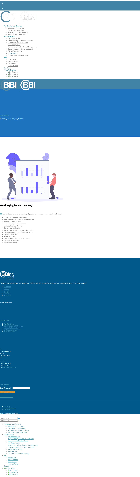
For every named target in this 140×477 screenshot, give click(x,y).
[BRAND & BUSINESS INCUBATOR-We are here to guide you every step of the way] (18, 22)
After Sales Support (9, 324)
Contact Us (7, 409)
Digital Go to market (9, 331)
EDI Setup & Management (10, 330)
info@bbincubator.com (9, 367)
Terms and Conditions (10, 408)
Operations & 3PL (8, 323)
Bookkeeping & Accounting (11, 328)
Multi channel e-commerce (11, 325)
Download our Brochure (6, 397)
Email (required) (6, 388)
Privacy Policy (7, 406)
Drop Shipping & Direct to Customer (13, 327)
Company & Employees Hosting (12, 329)
